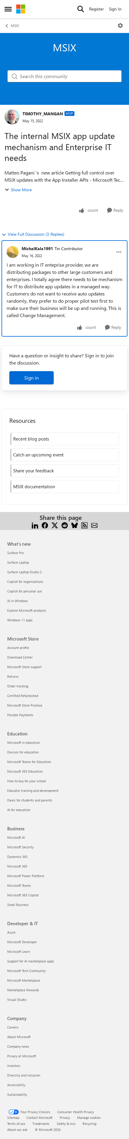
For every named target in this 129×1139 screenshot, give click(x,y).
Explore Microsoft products (26, 610)
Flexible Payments (20, 715)
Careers (13, 1027)
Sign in (31, 377)
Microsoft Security (20, 847)
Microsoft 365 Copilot (23, 895)
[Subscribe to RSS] (84, 525)
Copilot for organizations (25, 581)
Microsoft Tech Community (26, 970)
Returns (13, 676)
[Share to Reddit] (65, 525)
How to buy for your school (26, 781)
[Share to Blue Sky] (74, 525)
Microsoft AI (16, 837)
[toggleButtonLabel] (120, 25)
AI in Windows (17, 600)
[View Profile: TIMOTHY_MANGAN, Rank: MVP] (12, 116)
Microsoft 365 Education (25, 771)
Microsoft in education (23, 742)
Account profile (18, 647)
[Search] (80, 9)
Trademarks (41, 1123)
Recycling (89, 1123)
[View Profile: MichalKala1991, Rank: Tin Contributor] (13, 252)
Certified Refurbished (22, 695)
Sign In (115, 9)
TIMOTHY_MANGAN (42, 114)
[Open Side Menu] (8, 9)
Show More (21, 189)
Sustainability (17, 1094)
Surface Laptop (18, 562)
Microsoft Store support (24, 667)
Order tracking (17, 686)
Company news (18, 1046)
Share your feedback (33, 471)
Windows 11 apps (20, 620)
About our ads (17, 1129)
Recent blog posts (31, 439)
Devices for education (23, 752)
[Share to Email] (94, 525)
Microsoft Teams (19, 885)
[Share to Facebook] (45, 525)
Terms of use (16, 1123)
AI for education (18, 809)
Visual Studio (16, 999)
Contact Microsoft (39, 1117)
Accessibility (16, 1085)
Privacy (65, 1117)
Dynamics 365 (17, 856)
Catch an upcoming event (38, 455)
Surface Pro (15, 552)
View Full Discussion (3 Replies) (36, 234)
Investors (13, 1065)
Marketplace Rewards (23, 990)
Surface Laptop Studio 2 (24, 572)
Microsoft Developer (22, 942)
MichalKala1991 (37, 248)
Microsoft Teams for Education (29, 761)
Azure (11, 932)
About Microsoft (19, 1036)
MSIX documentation (34, 486)
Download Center (20, 657)
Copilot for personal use (24, 591)
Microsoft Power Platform (25, 876)
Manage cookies (89, 1117)
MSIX (15, 25)
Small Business (18, 904)
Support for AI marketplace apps (30, 961)
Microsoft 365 (17, 866)
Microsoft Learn (18, 951)
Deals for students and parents (29, 800)
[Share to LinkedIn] (35, 525)
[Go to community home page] (20, 9)
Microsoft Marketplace (23, 980)
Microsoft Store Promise (24, 705)
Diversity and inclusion (23, 1075)
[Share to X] (55, 525)
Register (96, 9)
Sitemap (13, 1117)
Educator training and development (32, 790)
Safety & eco (66, 1123)
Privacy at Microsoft (21, 1056)
